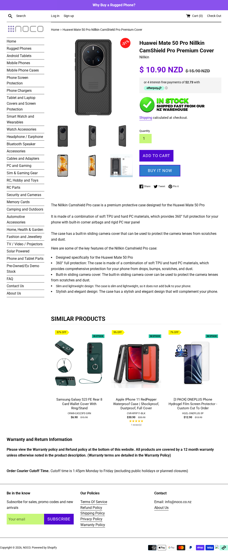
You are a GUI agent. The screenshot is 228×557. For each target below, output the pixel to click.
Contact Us (15, 286)
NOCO (27, 547)
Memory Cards (18, 202)
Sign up (69, 16)
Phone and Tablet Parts (25, 258)
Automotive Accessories (16, 220)
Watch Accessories (21, 129)
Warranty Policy (92, 525)
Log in (55, 16)
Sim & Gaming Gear (22, 173)
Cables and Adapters (23, 158)
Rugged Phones (19, 48)
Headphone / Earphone (25, 137)
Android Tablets (19, 56)
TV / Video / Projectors (25, 244)
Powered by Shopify (44, 547)
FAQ (10, 279)
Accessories (16, 151)
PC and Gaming (19, 166)
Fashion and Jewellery (24, 237)
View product (79, 367)
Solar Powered (18, 251)
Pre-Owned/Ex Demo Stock (23, 269)
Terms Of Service (93, 502)
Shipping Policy (92, 513)
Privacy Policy (91, 519)
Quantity (144, 131)
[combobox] (32, 16)
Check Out (214, 16)
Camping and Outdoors (25, 209)
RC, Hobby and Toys (22, 180)
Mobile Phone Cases (23, 70)
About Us (14, 293)
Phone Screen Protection (17, 81)
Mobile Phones (18, 63)
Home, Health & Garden (25, 229)
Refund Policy (91, 508)
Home (11, 41)
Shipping (145, 118)
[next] (216, 381)
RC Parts (13, 187)
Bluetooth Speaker (21, 144)
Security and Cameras (24, 195)
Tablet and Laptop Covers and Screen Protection (21, 103)
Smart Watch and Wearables (20, 119)
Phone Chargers (19, 90)
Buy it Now (160, 170)
